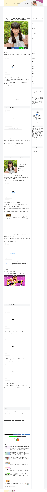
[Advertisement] (17, 12)
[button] (26, 48)
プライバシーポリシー (35, 151)
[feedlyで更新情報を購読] (16, 440)
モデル (15, 420)
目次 (16, 99)
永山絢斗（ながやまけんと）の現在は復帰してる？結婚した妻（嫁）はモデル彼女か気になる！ (37, 98)
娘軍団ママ (37, 114)
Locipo (10, 413)
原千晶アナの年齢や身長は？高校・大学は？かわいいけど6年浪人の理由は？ (37, 105)
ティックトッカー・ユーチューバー (8, 420)
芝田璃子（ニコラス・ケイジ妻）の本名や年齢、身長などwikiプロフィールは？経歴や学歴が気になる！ (37, 102)
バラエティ (13, 420)
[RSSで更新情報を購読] (18, 440)
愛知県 (22, 420)
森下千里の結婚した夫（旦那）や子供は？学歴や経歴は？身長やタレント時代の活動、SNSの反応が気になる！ (37, 95)
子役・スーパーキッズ (19, 420)
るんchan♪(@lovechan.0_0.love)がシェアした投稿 (13, 128)
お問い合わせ (34, 149)
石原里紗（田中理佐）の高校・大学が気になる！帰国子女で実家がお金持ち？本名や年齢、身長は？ (37, 91)
